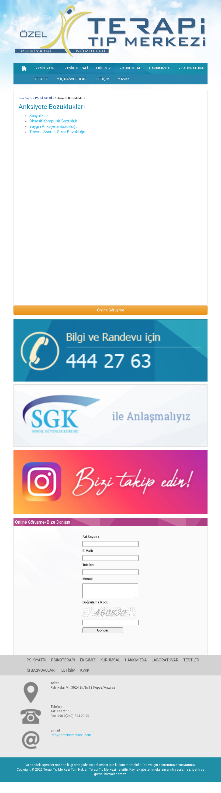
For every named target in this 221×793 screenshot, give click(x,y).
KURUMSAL (131, 68)
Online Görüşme (110, 310)
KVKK (125, 79)
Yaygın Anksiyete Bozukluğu (53, 126)
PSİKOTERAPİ (77, 68)
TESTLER (42, 79)
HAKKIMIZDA (159, 68)
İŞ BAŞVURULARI (73, 79)
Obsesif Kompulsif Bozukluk (53, 121)
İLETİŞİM (102, 79)
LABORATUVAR (193, 68)
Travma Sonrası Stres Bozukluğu (57, 132)
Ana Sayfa (25, 97)
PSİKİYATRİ (46, 68)
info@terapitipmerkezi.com (71, 735)
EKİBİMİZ (103, 68)
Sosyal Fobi (39, 116)
